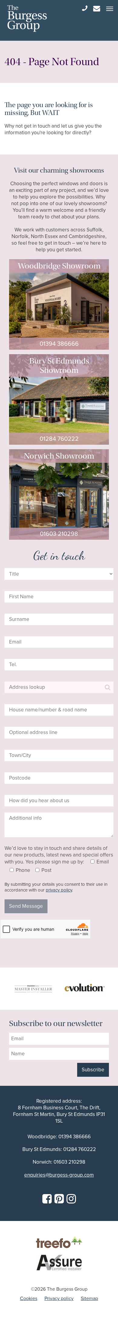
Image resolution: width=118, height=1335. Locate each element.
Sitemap (89, 1298)
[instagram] (71, 1199)
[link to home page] (27, 18)
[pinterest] (59, 1199)
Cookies (28, 1298)
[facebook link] (47, 1199)
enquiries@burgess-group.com (59, 1175)
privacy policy (59, 890)
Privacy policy (59, 1298)
